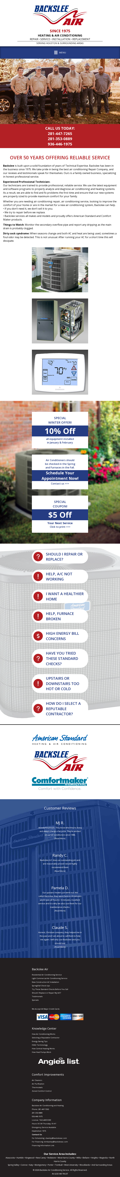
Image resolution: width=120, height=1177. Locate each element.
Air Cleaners (37, 1080)
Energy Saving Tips (39, 1041)
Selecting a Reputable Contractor (46, 1037)
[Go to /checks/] (60, 658)
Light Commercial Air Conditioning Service (49, 978)
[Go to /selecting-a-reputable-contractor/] (60, 708)
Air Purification (38, 1084)
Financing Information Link (43, 1145)
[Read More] (60, 838)
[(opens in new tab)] (58, 1061)
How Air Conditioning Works (43, 1034)
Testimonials (37, 996)
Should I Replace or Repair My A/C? (46, 993)
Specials (35, 1000)
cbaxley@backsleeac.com (56, 1138)
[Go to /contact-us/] (60, 576)
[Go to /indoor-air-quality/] (60, 596)
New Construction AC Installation (45, 982)
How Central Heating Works (43, 1048)
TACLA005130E (45, 1120)
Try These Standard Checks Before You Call (50, 989)
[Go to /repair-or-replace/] (60, 556)
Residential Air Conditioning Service (47, 975)
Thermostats (37, 1087)
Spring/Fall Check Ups (41, 985)
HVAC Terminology (40, 1045)
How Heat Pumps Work (41, 1052)
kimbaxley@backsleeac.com (56, 1141)
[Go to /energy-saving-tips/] (60, 636)
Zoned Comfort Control (42, 1091)
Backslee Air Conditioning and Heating (48, 1105)
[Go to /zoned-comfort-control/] (60, 683)
